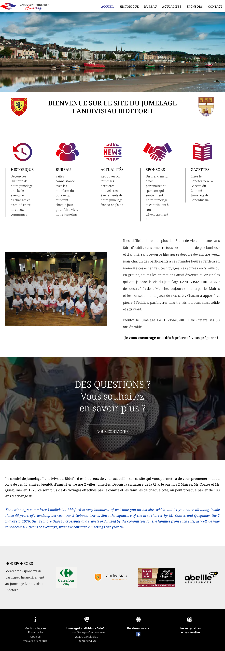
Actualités (171, 6)
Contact (215, 6)
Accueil (107, 6)
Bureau (150, 6)
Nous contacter (112, 431)
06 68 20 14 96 (87, 640)
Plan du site (35, 632)
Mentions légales (35, 628)
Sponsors (195, 6)
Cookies (35, 636)
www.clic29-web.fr (35, 640)
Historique (129, 6)
